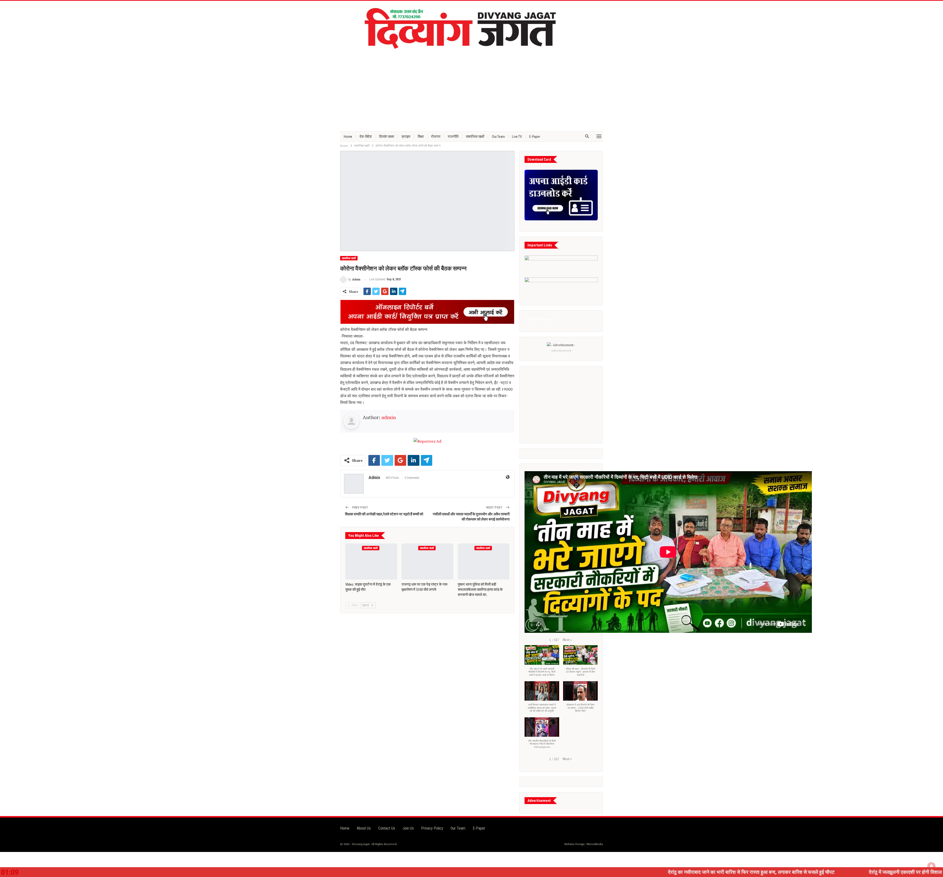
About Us (364, 828)
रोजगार (435, 136)
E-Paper (534, 136)
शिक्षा (421, 136)
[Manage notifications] (931, 866)
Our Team (498, 136)
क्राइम (406, 136)
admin (388, 417)
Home (348, 136)
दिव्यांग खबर (386, 136)
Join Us (408, 828)
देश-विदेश (366, 136)
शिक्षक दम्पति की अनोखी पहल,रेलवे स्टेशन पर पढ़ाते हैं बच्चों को (384, 514)
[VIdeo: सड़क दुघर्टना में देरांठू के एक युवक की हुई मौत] (371, 561)
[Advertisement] (471, 89)
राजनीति (453, 136)
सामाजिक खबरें (475, 136)
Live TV (517, 136)
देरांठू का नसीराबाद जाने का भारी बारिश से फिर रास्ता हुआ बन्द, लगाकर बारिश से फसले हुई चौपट (659, 872)
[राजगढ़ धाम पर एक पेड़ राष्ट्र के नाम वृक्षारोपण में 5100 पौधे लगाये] (427, 561)
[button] (567, 639)
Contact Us (386, 828)
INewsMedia (594, 844)
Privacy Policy (432, 828)
